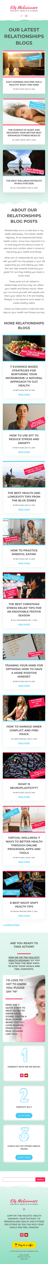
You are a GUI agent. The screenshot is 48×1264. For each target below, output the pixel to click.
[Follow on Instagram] (22, 1075)
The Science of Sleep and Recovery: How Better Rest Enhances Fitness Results (24, 133)
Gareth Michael (20, 739)
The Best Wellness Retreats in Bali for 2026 (24, 182)
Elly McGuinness (20, 188)
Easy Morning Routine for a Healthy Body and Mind (24, 83)
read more (24, 394)
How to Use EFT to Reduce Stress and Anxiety (24, 439)
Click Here (24, 1115)
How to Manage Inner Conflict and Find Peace (24, 730)
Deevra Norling (19, 911)
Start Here (24, 1157)
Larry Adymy (20, 140)
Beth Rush (20, 89)
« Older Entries (11, 925)
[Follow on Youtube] (26, 1075)
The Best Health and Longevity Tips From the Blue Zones (24, 496)
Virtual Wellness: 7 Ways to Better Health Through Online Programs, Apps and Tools (24, 845)
